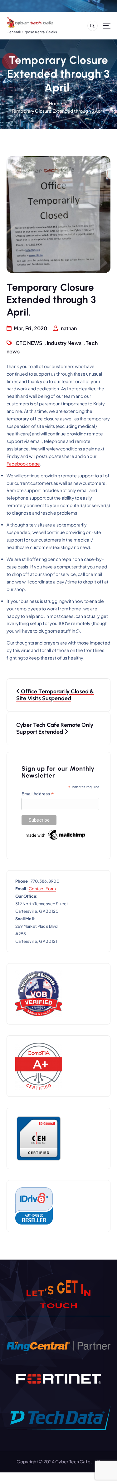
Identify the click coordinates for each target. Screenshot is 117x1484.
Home (55, 103)
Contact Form (42, 888)
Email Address (38, 794)
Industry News (64, 343)
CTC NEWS (29, 343)
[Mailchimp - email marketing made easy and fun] (56, 834)
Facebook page (23, 463)
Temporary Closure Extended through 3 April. (58, 111)
